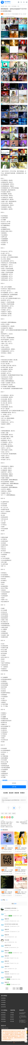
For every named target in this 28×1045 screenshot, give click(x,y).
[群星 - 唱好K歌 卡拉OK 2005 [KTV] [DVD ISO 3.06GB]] (20, 860)
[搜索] (21, 2)
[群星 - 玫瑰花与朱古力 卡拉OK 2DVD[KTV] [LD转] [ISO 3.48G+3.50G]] (7, 838)
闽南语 (13, 813)
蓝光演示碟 (3, 1006)
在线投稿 (12, 1012)
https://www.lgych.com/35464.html (10, 800)
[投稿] (18, 2)
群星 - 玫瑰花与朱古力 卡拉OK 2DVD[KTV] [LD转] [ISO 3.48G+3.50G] (7, 848)
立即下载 (14, 786)
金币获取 (12, 1014)
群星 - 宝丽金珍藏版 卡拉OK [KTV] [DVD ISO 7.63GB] (20, 848)
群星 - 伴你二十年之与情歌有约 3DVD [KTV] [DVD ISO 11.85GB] (21, 892)
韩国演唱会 (3, 1004)
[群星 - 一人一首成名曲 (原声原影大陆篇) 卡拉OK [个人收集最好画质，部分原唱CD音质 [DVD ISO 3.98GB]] (7, 860)
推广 (26, 14)
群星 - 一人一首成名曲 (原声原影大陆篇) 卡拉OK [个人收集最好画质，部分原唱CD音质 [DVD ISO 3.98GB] (7, 870)
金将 (10, 813)
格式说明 (12, 1019)
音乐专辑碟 (15, 14)
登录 (15, 903)
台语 (2, 813)
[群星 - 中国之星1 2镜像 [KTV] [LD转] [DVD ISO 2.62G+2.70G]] (7, 882)
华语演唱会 (3, 998)
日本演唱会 (3, 1002)
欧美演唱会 (3, 1000)
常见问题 (12, 1021)
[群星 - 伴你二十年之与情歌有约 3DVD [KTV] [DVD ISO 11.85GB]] (20, 882)
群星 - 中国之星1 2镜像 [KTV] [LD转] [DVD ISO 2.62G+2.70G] (7, 892)
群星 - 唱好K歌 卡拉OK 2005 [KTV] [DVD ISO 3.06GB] (21, 870)
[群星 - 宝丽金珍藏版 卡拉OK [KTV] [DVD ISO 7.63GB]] (20, 838)
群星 (6, 813)
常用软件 (12, 1017)
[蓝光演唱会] (5, 2)
